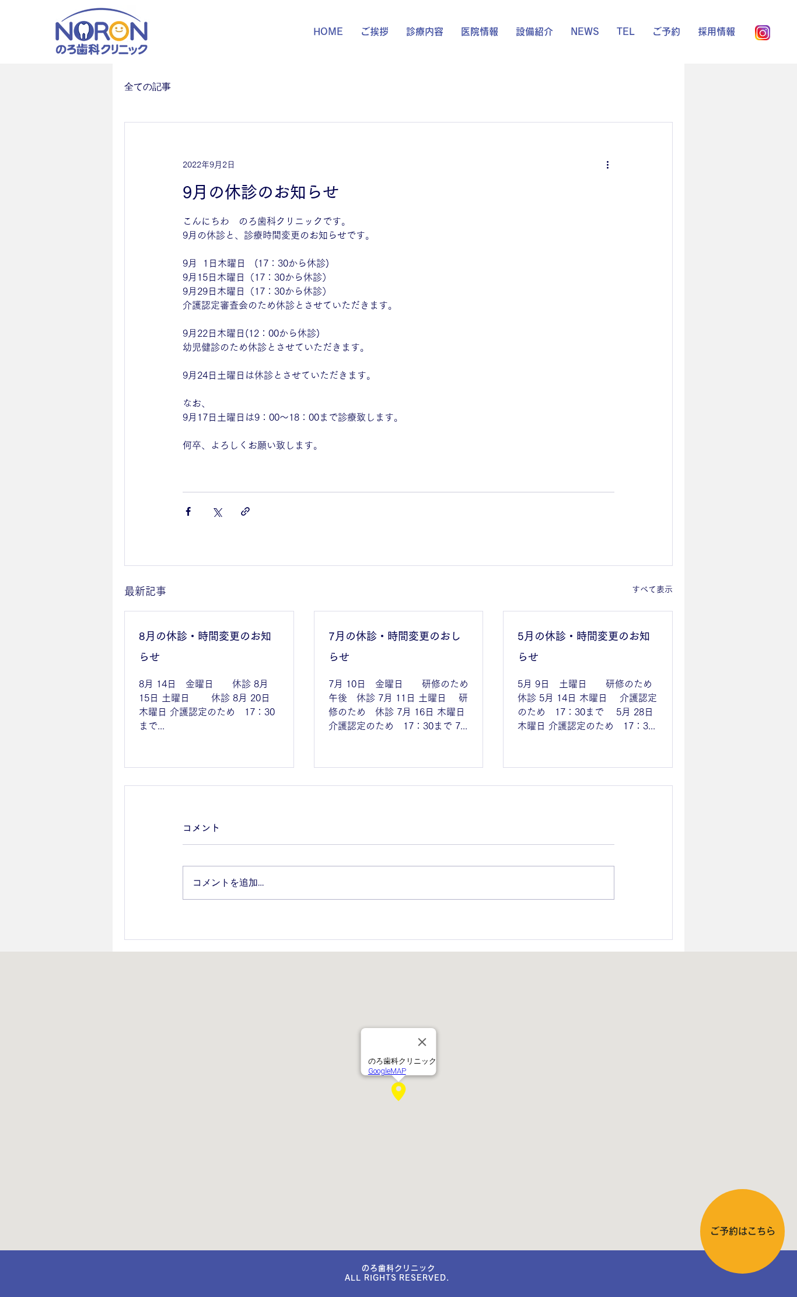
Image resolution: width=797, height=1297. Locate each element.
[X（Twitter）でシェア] (216, 511)
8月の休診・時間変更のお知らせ (205, 646)
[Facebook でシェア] (188, 511)
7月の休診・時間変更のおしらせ (394, 646)
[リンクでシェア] (245, 511)
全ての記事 (147, 86)
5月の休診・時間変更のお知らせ (584, 646)
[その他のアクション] (607, 165)
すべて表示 (652, 589)
